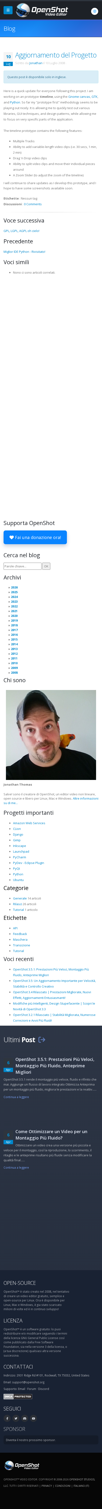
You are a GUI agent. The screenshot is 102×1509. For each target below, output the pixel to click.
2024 (14, 597)
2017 (14, 630)
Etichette (15, 917)
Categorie (16, 888)
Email (21, 1389)
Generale (20, 898)
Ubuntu (18, 880)
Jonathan (35, 63)
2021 (14, 611)
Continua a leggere (16, 1097)
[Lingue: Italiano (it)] (94, 11)
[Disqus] (51, 337)
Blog (9, 28)
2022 (14, 606)
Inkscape (19, 846)
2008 (14, 672)
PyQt (16, 868)
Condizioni (62, 1485)
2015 (14, 639)
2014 (14, 644)
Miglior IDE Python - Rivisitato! (24, 251)
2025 (14, 592)
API (15, 928)
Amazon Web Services (29, 823)
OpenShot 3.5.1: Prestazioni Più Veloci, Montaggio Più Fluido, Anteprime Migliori (54, 1065)
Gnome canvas (79, 96)
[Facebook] (7, 1418)
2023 (14, 601)
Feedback (20, 934)
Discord (43, 1389)
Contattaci (18, 1366)
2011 (14, 658)
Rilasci (17, 904)
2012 (14, 653)
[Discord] (24, 1418)
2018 (14, 625)
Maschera (20, 939)
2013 (14, 649)
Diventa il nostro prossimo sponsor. (31, 1440)
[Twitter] (15, 1418)
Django (18, 834)
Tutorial (18, 910)
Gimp (17, 840)
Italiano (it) (81, 1485)
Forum (31, 1389)
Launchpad (21, 851)
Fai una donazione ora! (37, 537)
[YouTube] (33, 1418)
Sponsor (14, 1428)
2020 (14, 616)
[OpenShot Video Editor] (41, 10)
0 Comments (33, 204)
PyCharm (19, 857)
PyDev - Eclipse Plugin (28, 863)
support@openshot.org (28, 1382)
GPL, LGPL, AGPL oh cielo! (21, 231)
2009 (14, 668)
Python (15, 102)
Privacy (47, 1485)
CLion (17, 829)
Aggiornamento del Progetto (56, 54)
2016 (14, 634)
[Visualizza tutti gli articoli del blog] (41, 1039)
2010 (14, 663)
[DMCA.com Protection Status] (18, 1396)
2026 (14, 587)
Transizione (21, 945)
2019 (14, 620)
